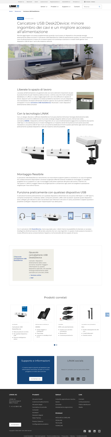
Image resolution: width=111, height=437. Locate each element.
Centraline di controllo (39, 407)
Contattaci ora (36, 379)
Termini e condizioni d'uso (53, 436)
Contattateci (15, 424)
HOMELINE (59, 425)
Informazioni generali (40, 436)
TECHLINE (59, 423)
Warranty (72, 436)
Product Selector (37, 421)
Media (81, 407)
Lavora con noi (44, 1)
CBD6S (26, 121)
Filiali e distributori (85, 404)
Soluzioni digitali (37, 415)
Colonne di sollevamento (40, 402)
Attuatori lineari (37, 399)
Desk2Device (36, 229)
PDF (32, 278)
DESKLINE (59, 420)
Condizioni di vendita (82, 436)
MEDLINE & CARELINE (63, 417)
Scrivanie (58, 404)
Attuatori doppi (37, 404)
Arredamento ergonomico (64, 407)
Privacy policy (65, 436)
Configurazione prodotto (40, 424)
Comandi (35, 410)
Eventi (36, 1)
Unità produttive (84, 402)
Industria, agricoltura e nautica (65, 399)
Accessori (35, 412)
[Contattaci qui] (107, 315)
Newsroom (29, 1)
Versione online (36, 275)
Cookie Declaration (28, 436)
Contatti (81, 399)
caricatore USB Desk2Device (41, 102)
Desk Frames (36, 418)
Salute (58, 402)
